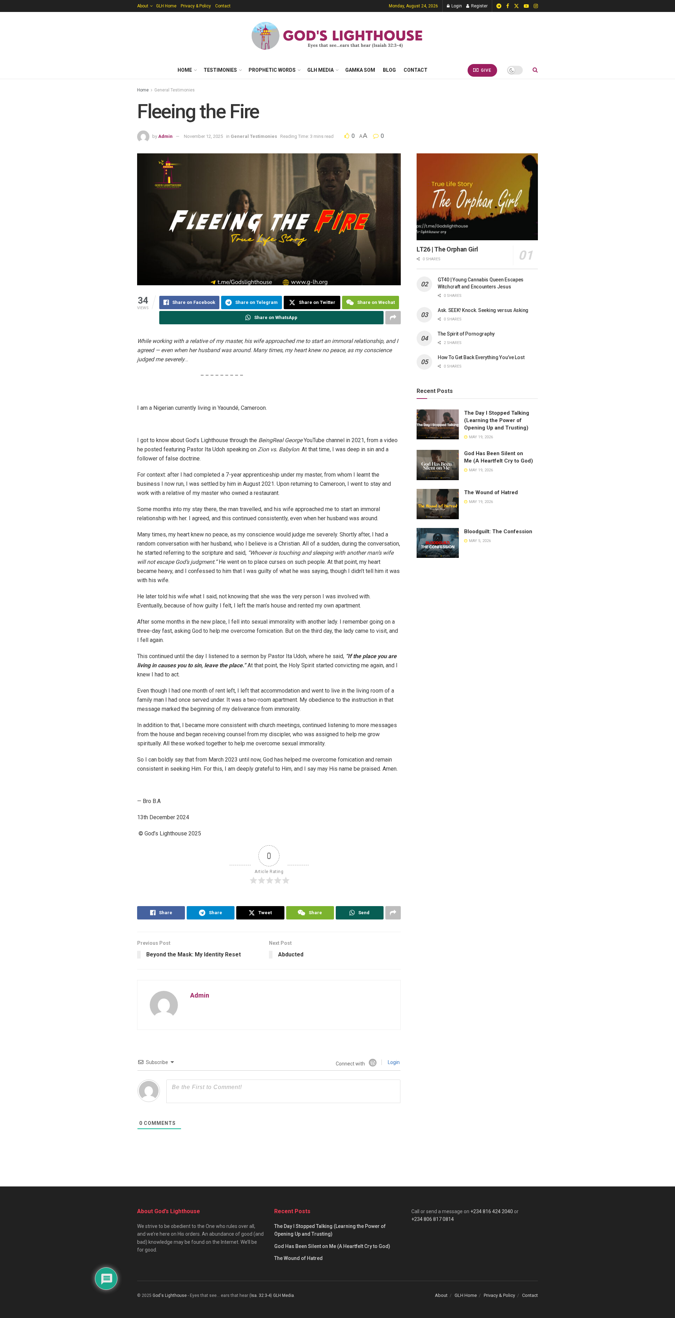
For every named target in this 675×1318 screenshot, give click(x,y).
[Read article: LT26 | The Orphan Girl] (477, 196)
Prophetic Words (272, 70)
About (142, 6)
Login (456, 6)
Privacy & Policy (196, 6)
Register (479, 6)
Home (185, 70)
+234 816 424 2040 (491, 1211)
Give (485, 70)
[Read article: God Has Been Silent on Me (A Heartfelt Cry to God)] (438, 465)
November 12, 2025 (203, 136)
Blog (389, 70)
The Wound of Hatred (491, 492)
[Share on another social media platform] (393, 317)
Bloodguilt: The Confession (498, 531)
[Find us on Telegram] (498, 6)
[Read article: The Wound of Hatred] (438, 504)
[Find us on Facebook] (507, 6)
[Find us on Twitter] (516, 6)
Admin (165, 136)
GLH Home (166, 6)
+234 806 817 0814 (432, 1219)
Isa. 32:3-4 (261, 1295)
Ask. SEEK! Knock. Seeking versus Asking (483, 310)
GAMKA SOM (360, 70)
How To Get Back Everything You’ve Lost (481, 357)
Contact (223, 6)
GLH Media (320, 70)
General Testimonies (174, 90)
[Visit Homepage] (337, 36)
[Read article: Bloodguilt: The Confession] (438, 543)
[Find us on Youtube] (526, 6)
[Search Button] (535, 70)
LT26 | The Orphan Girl (447, 249)
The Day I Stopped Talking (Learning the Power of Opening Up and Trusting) (496, 420)
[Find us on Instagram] (536, 6)
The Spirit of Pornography (466, 334)
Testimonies (220, 70)
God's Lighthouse (170, 1295)
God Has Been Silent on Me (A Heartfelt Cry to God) (332, 1246)
